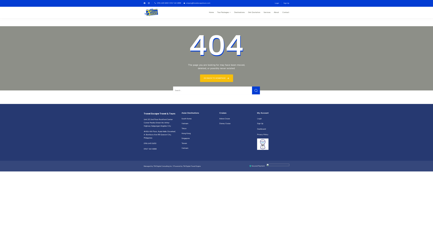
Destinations (239, 12)
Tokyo (184, 128)
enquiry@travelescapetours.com (198, 3)
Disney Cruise (224, 123)
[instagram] (149, 3)
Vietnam (185, 123)
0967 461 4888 (150, 149)
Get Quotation (254, 12)
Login (277, 3)
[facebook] (144, 3)
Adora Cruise (224, 119)
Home (211, 12)
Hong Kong (186, 133)
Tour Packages (223, 12)
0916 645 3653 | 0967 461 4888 (169, 3)
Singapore (186, 138)
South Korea (186, 119)
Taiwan (184, 143)
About (276, 12)
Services (267, 12)
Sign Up (286, 3)
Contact (285, 12)
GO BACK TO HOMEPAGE (215, 78)
